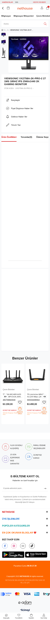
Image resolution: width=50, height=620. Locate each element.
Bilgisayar (6, 16)
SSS (16, 2)
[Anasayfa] (4, 30)
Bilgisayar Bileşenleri (24, 16)
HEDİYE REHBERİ (39, 2)
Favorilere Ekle (20, 402)
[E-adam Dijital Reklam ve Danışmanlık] (25, 602)
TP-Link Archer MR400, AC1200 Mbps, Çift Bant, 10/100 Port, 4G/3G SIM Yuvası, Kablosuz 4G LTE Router (36, 395)
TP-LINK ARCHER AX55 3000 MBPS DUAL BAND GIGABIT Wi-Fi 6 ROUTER (12, 395)
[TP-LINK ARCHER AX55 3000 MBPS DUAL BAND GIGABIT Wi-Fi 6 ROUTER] (12, 375)
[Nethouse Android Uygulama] (13, 555)
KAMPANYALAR (7, 2)
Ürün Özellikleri (9, 137)
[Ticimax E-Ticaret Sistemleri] (25, 610)
